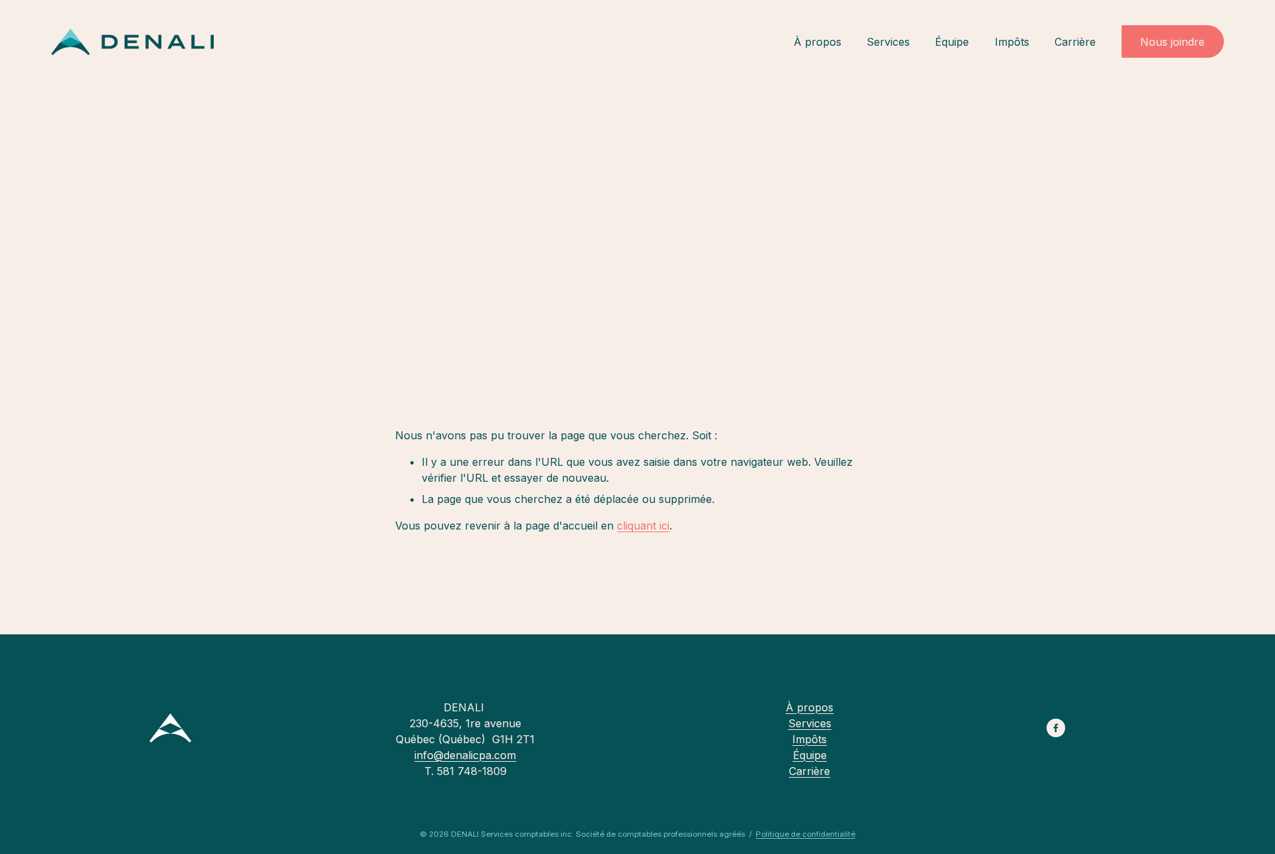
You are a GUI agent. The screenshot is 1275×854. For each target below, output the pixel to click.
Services (888, 41)
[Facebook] (1056, 728)
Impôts (1012, 41)
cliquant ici (643, 525)
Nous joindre (1172, 41)
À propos (817, 41)
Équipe (952, 41)
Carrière (1075, 41)
